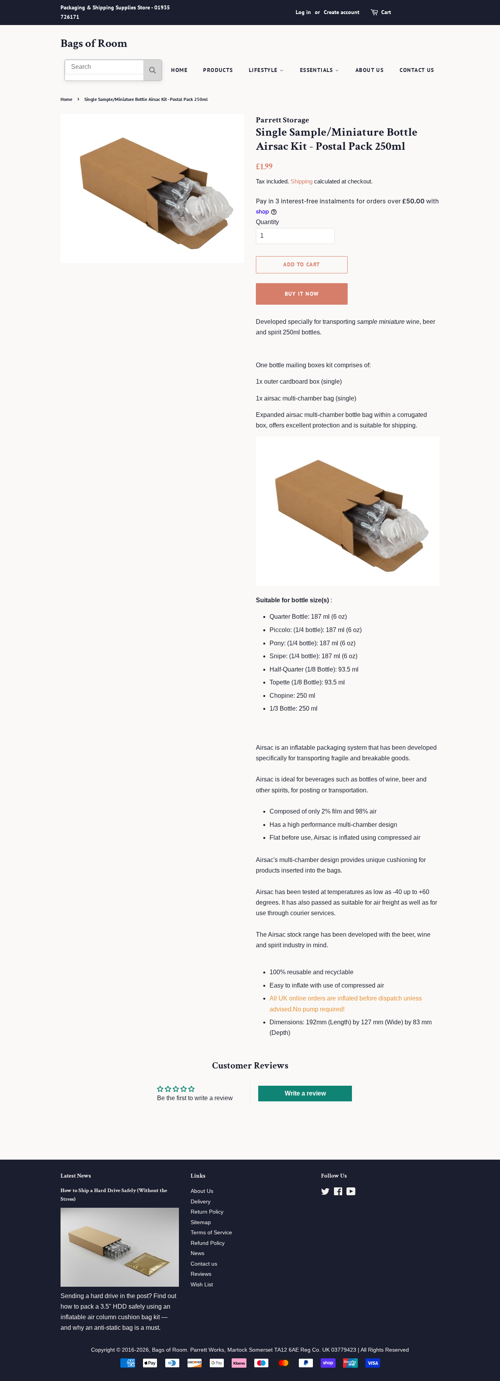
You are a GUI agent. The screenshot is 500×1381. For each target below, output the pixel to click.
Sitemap (201, 1222)
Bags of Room (94, 44)
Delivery (201, 1202)
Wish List (202, 1285)
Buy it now (302, 293)
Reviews (201, 1274)
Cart (386, 12)
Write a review (305, 1093)
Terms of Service (211, 1233)
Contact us (204, 1264)
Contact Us (417, 70)
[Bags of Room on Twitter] (325, 1193)
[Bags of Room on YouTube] (350, 1193)
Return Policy (207, 1212)
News (197, 1253)
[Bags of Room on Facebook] (338, 1193)
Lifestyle (264, 70)
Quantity (267, 222)
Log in (303, 12)
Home (179, 70)
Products (218, 70)
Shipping (301, 181)
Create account (341, 12)
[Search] (152, 70)
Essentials (317, 70)
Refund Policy (208, 1243)
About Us (369, 70)
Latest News (76, 1176)
